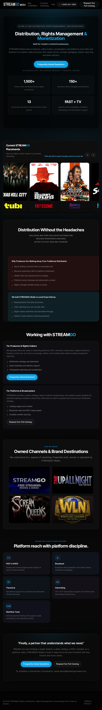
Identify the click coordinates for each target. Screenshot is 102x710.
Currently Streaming (44, 4)
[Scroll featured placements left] (87, 155)
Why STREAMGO (32, 4)
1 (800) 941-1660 (68, 4)
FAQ (53, 4)
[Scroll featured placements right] (93, 155)
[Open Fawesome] (32, 187)
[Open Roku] (63, 187)
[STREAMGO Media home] (14, 4)
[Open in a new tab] (29, 480)
